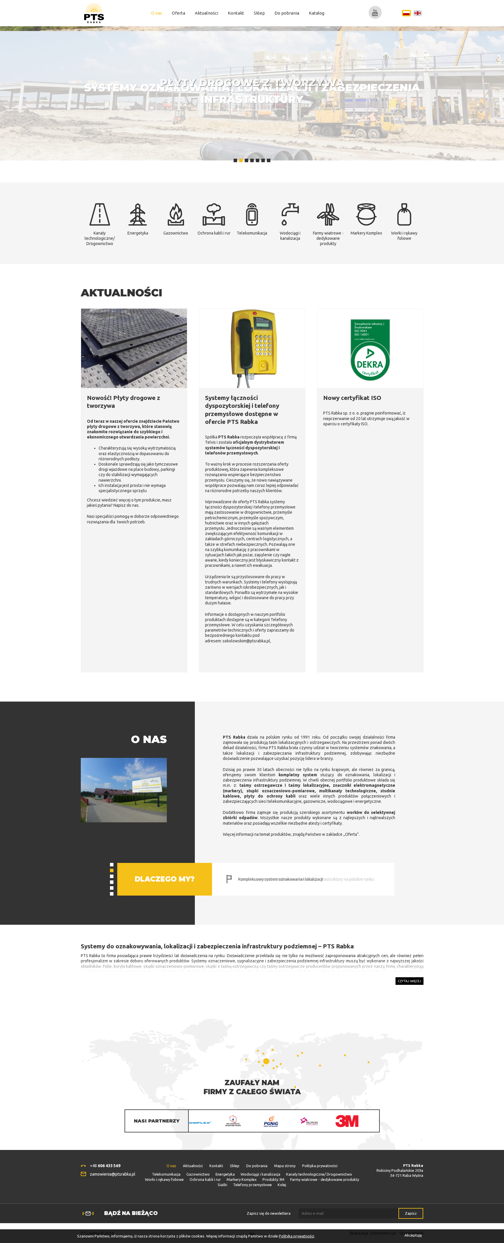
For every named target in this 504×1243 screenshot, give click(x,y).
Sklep (259, 13)
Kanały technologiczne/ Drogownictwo (319, 1174)
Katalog (316, 13)
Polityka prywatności (319, 1166)
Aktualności (206, 13)
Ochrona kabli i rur (205, 1179)
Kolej (282, 1185)
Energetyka (225, 1174)
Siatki (222, 1185)
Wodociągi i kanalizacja (260, 1174)
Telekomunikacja (166, 1174)
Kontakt (236, 13)
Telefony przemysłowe (252, 1185)
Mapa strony (284, 1166)
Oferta (178, 13)
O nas (156, 13)
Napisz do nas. (126, 505)
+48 (105, 1165)
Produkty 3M (273, 1179)
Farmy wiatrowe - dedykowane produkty (324, 1179)
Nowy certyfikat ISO (352, 397)
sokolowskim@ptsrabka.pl (246, 641)
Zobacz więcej (252, 101)
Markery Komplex (242, 1179)
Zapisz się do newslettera (268, 1213)
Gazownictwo (198, 1174)
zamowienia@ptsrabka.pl (112, 1174)
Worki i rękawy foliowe (164, 1179)
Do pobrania (286, 13)
